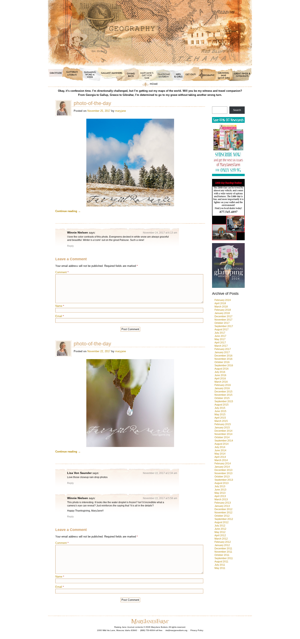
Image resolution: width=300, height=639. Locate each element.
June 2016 (220, 375)
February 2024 (222, 300)
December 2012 (223, 509)
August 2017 (221, 329)
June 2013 (220, 489)
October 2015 (222, 398)
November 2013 (223, 473)
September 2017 (223, 326)
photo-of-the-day (92, 103)
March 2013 (221, 499)
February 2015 (222, 424)
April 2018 (220, 303)
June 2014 (220, 450)
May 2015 (220, 414)
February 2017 (222, 349)
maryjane (120, 110)
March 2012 (221, 538)
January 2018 (222, 313)
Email (59, 316)
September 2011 (223, 558)
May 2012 (220, 532)
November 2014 (223, 434)
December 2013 (223, 470)
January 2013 (222, 506)
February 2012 (222, 542)
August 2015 (221, 404)
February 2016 (222, 385)
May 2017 (220, 339)
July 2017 (219, 332)
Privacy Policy (196, 630)
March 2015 (221, 421)
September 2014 (223, 440)
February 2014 (222, 463)
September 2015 (223, 401)
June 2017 (220, 336)
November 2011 (223, 551)
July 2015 (219, 408)
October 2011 (221, 555)
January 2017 (222, 352)
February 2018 (222, 309)
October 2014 (222, 437)
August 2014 (221, 443)
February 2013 (222, 502)
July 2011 (219, 564)
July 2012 (219, 525)
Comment (62, 272)
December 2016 (223, 355)
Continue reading (68, 211)
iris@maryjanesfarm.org (176, 630)
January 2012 (222, 545)
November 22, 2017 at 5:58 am (160, 498)
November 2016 (223, 358)
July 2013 (219, 486)
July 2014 (219, 447)
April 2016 (220, 378)
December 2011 (223, 548)
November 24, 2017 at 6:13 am (160, 232)
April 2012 (220, 535)
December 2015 (223, 391)
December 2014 (223, 430)
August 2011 (221, 561)
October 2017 (222, 323)
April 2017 (220, 342)
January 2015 (222, 427)
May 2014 (220, 453)
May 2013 (220, 493)
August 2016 (221, 368)
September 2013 (223, 479)
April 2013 (220, 496)
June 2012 (220, 528)
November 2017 (223, 319)
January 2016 (222, 388)
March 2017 (221, 345)
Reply (70, 246)
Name (59, 305)
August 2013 (221, 483)
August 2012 (221, 522)
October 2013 (222, 476)
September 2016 (223, 365)
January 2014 (222, 466)
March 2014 (221, 460)
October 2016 (222, 362)
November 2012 (223, 512)
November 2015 (223, 394)
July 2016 (219, 372)
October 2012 (222, 515)
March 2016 (221, 381)
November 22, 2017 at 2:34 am (160, 473)
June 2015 (220, 411)
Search (237, 110)
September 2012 (223, 519)
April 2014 (220, 457)
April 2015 (220, 417)
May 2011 (219, 568)
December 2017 (223, 316)
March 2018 (221, 306)
